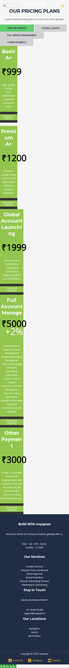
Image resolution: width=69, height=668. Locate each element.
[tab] (17, 28)
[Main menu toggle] (63, 5)
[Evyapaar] (11, 6)
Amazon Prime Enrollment (34, 570)
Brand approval (34, 573)
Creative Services (34, 566)
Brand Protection (34, 577)
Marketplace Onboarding (34, 584)
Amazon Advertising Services (34, 581)
